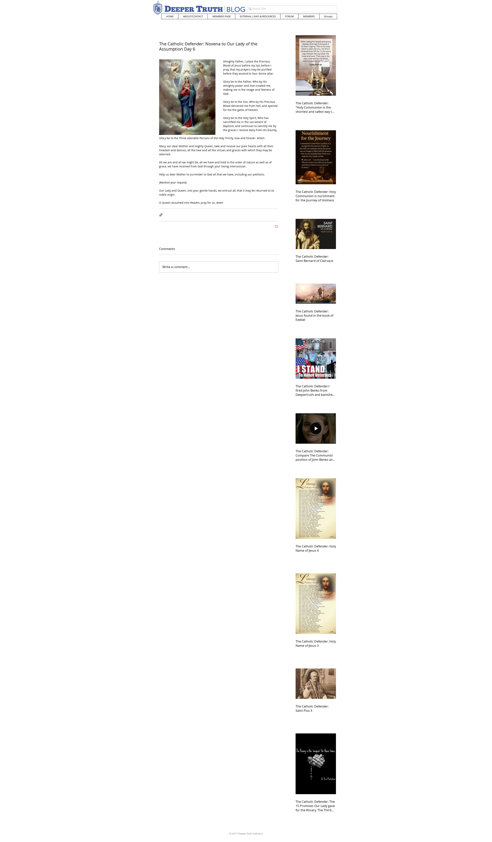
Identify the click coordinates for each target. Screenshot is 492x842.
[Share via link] (161, 215)
